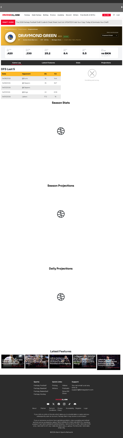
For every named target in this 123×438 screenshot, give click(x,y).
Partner (43, 408)
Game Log (16, 63)
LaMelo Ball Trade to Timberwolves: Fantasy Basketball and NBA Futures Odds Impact (107, 362)
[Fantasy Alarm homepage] (11, 15)
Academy (61, 15)
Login (118, 15)
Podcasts (65, 388)
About (34, 408)
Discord (68, 15)
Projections (106, 63)
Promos (53, 15)
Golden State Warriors (11, 29)
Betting (45, 15)
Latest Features (48, 63)
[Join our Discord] (114, 15)
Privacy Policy (60, 409)
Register (78, 408)
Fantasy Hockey (40, 394)
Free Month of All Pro (87, 15)
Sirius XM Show (65, 392)
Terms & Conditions (52, 409)
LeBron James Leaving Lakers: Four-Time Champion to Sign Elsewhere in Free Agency (60, 361)
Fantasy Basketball (41, 391)
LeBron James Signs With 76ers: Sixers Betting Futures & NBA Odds (12, 362)
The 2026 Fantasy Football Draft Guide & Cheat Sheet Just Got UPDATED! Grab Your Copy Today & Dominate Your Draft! (62, 22)
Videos (64, 385)
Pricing (55, 385)
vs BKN (106, 53)
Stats (78, 63)
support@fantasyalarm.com (82, 390)
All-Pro (106, 15)
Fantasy (27, 15)
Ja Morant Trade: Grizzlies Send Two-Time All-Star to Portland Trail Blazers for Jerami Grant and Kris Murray (84, 360)
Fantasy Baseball (40, 388)
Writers (75, 15)
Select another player (112, 32)
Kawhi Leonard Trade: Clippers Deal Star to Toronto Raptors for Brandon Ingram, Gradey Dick (36, 360)
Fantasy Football (40, 385)
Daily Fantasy (36, 15)
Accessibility (70, 408)
